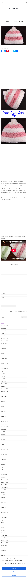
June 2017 (3, 525)
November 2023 (4, 340)
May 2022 (3, 376)
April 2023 (3, 356)
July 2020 (3, 431)
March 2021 (3, 411)
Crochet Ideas (14, 9)
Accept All (14, 568)
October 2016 (4, 545)
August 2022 (3, 371)
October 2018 (4, 484)
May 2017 (3, 527)
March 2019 (3, 472)
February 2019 (4, 474)
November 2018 (4, 482)
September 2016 (4, 547)
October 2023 (4, 343)
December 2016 (4, 540)
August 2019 (3, 459)
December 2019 (4, 449)
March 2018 (3, 502)
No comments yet (14, 264)
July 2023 (3, 351)
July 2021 (3, 401)
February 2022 (4, 383)
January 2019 (3, 477)
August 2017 (3, 520)
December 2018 (4, 479)
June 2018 (3, 494)
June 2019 (3, 464)
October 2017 (4, 515)
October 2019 (4, 454)
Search (24, 317)
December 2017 (4, 510)
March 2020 (3, 441)
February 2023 (4, 358)
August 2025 (3, 328)
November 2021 (4, 391)
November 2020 (4, 421)
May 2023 (3, 353)
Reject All (14, 575)
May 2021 (3, 406)
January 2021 (3, 416)
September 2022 (4, 368)
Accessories (14, 15)
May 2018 (3, 497)
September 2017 (4, 517)
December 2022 (4, 363)
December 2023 (4, 338)
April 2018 (3, 499)
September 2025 (4, 325)
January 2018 (3, 507)
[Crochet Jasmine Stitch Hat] (13, 35)
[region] (14, 567)
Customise (14, 571)
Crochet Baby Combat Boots (9, 309)
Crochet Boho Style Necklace (18, 311)
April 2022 (3, 378)
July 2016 (3, 552)
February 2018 (4, 505)
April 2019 (3, 469)
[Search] (26, 2)
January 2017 (3, 537)
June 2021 (3, 404)
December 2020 (4, 419)
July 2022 (3, 373)
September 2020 (4, 426)
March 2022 (3, 381)
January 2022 (3, 386)
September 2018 (4, 487)
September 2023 (4, 345)
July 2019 (3, 462)
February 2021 (4, 414)
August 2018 (3, 489)
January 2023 (3, 361)
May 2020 (3, 436)
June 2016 (3, 555)
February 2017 (4, 535)
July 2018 (3, 492)
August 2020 (3, 429)
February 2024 (4, 333)
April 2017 (3, 530)
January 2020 (4, 446)
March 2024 (3, 330)
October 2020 (4, 424)
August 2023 (3, 348)
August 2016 (3, 550)
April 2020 (3, 439)
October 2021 (4, 393)
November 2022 (4, 366)
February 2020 (4, 444)
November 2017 (4, 512)
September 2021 (4, 396)
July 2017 (3, 522)
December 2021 (4, 388)
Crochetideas (19, 24)
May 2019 (3, 467)
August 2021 (3, 398)
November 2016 (4, 542)
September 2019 (4, 457)
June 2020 (3, 434)
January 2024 (4, 335)
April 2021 (3, 409)
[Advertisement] (14, 71)
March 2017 (3, 532)
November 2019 (4, 451)
